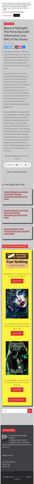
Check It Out (17, 390)
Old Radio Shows (9, 23)
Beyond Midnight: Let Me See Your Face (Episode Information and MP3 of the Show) (16, 214)
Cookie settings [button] (7, 15)
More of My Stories (17, 400)
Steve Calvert (10, 43)
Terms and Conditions (8, 462)
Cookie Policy (6, 466)
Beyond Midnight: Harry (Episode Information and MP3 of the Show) (16, 231)
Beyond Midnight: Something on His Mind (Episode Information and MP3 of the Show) (16, 195)
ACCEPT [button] (17, 15)
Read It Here (17, 281)
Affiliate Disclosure (7, 455)
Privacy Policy (6, 464)
